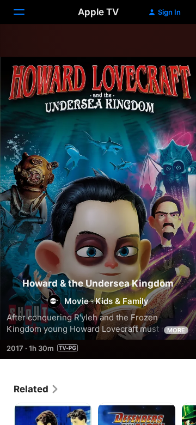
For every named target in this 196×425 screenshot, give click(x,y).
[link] (36, 389)
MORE (176, 330)
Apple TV (98, 12)
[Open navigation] (26, 12)
